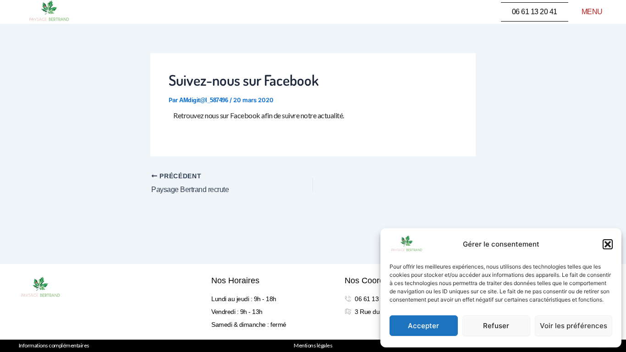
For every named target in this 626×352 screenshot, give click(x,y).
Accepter (423, 325)
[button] (607, 244)
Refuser (496, 325)
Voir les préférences (573, 325)
